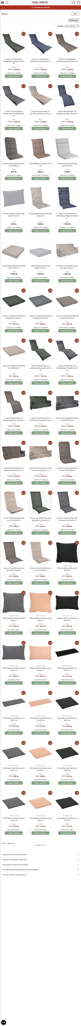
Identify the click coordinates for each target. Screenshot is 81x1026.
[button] (2, 3)
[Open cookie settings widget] (3, 1022)
